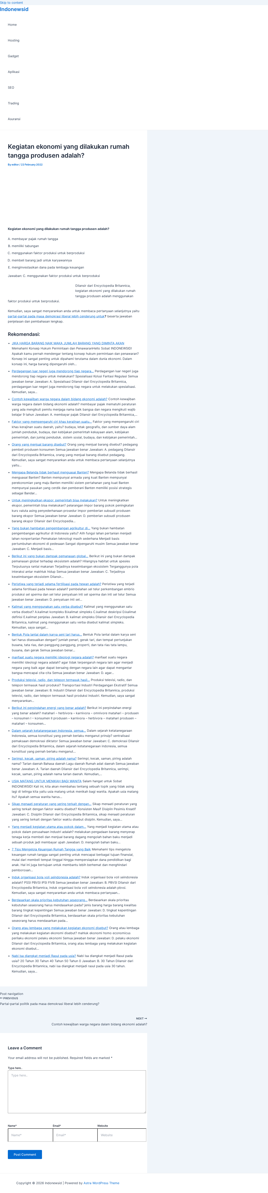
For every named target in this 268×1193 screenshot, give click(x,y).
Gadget (13, 56)
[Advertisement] (73, 195)
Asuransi (14, 119)
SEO (11, 87)
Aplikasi (13, 72)
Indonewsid (14, 9)
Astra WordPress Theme (101, 1183)
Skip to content (11, 3)
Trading (13, 103)
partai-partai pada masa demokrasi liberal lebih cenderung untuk (56, 316)
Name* (12, 1125)
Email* (57, 1125)
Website (102, 1125)
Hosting (13, 40)
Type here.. (15, 1068)
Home (12, 25)
